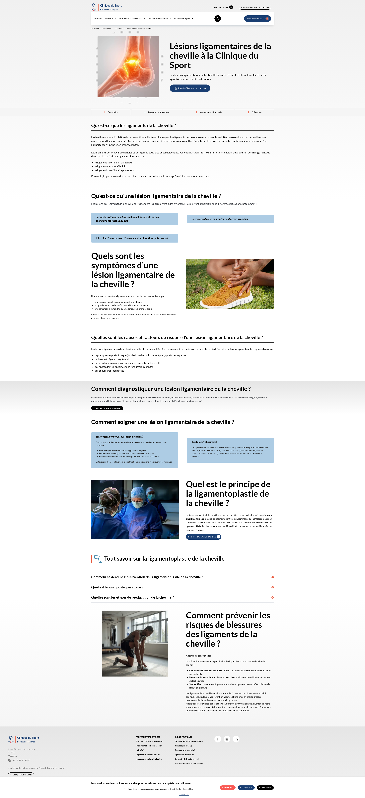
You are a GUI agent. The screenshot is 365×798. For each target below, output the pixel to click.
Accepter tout (246, 788)
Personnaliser (265, 788)
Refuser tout (227, 788)
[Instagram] (227, 739)
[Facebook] (217, 739)
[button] (182, 577)
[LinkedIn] (236, 739)
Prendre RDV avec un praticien (202, 537)
